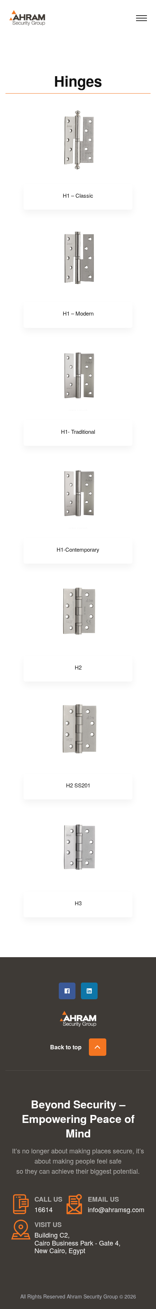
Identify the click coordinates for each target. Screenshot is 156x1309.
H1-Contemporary (78, 549)
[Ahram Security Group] (34, 16)
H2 (78, 667)
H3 (78, 903)
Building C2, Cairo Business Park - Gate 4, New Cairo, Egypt (77, 1243)
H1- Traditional (78, 431)
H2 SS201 (78, 785)
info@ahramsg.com (116, 1210)
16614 (43, 1210)
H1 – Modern (78, 313)
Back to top (66, 1047)
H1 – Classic (78, 195)
